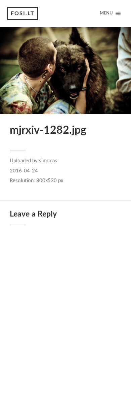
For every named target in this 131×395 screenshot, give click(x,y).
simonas (48, 160)
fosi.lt (23, 13)
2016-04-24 (24, 170)
